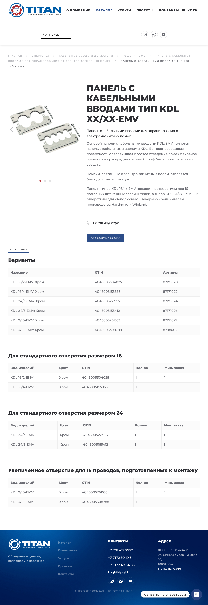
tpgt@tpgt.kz (119, 572)
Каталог (64, 542)
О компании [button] (78, 10)
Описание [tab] (18, 249)
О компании (67, 550)
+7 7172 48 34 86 (121, 565)
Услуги (124, 10)
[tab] (40, 181)
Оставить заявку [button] (105, 238)
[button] (45, 129)
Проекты (145, 10)
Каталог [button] (104, 10)
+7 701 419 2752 (106, 223)
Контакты (169, 10)
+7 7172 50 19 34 (121, 558)
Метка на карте (169, 568)
